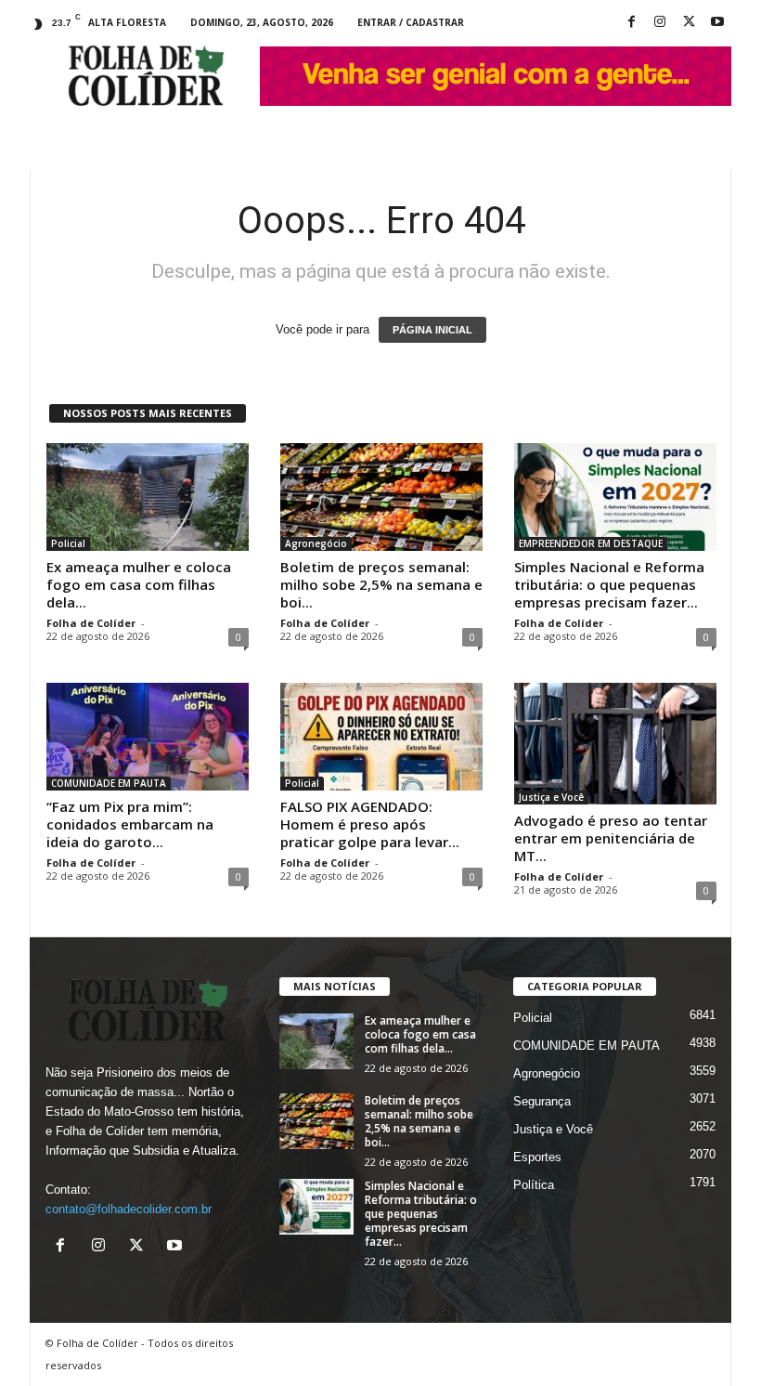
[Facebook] (631, 22)
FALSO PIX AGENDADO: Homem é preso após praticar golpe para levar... (369, 824)
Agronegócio (316, 543)
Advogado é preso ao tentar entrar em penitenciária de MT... (610, 838)
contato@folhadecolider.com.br (128, 1209)
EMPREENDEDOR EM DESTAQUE (591, 543)
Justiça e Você (551, 797)
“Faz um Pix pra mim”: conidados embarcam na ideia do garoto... (129, 824)
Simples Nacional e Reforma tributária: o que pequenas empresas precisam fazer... (609, 584)
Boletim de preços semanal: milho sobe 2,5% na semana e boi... (381, 584)
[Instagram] (660, 22)
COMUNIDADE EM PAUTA (108, 783)
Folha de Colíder (90, 623)
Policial (68, 543)
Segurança (542, 1101)
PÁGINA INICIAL (432, 329)
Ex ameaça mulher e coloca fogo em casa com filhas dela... (138, 584)
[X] (688, 22)
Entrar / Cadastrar (410, 22)
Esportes (537, 1157)
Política (533, 1185)
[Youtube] (717, 22)
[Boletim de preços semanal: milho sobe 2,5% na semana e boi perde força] (381, 497)
